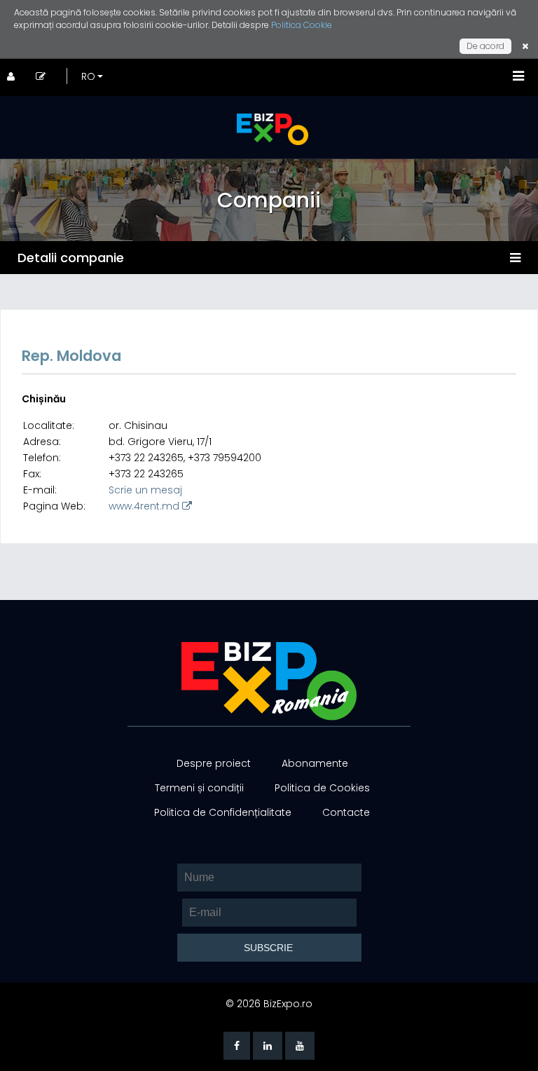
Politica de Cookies (322, 788)
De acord (485, 46)
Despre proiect (214, 763)
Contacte (346, 812)
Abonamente (315, 763)
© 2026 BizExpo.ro (269, 1004)
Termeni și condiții (199, 788)
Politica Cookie (301, 25)
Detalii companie (71, 257)
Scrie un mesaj (145, 490)
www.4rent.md (145, 506)
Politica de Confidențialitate (222, 812)
